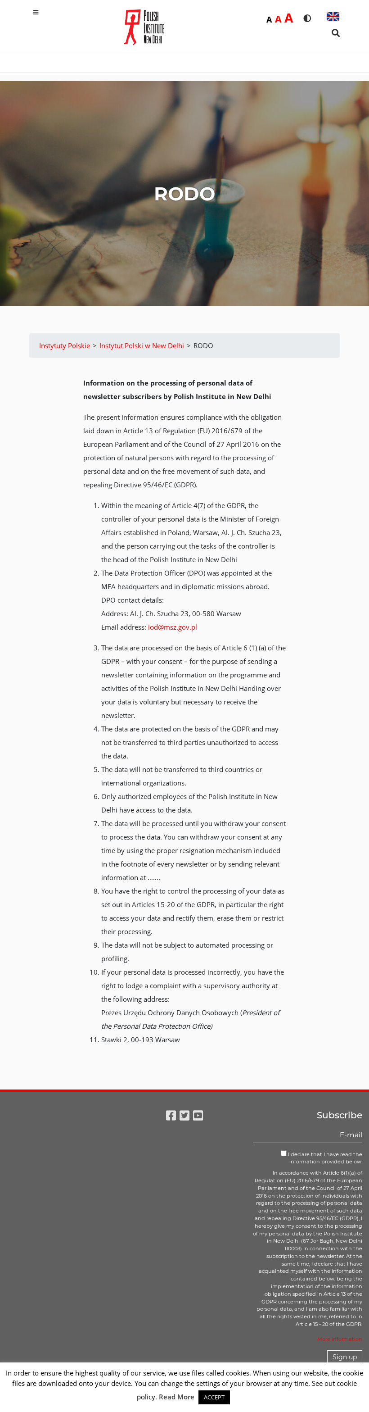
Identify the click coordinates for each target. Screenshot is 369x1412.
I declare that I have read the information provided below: (324, 1158)
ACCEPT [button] (214, 1397)
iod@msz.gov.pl (172, 626)
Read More (176, 1396)
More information (339, 1339)
